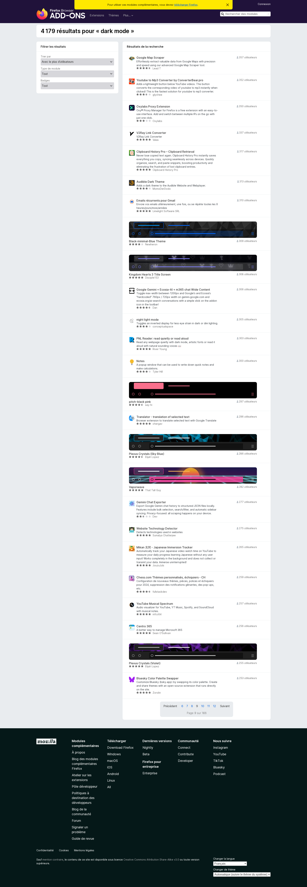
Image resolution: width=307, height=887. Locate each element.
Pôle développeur (84, 786)
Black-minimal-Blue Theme (147, 241)
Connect (184, 747)
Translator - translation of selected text (162, 417)
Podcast (219, 774)
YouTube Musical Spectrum (154, 603)
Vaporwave (136, 487)
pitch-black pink (140, 402)
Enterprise (149, 773)
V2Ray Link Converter (151, 133)
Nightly (147, 747)
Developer (185, 761)
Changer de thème (224, 869)
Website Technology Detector (156, 528)
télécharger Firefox (186, 4)
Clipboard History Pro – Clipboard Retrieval (165, 151)
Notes (140, 361)
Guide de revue (83, 838)
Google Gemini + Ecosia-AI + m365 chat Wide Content (173, 289)
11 (208, 706)
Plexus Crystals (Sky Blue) (146, 454)
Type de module (50, 68)
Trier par (46, 56)
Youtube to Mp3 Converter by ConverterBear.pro (169, 80)
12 (214, 706)
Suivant (225, 706)
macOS (112, 761)
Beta (145, 754)
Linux (111, 780)
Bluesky (219, 767)
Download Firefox (120, 747)
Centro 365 (144, 626)
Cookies (64, 850)
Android (113, 774)
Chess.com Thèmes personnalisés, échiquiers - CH (170, 577)
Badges (45, 80)
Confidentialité (45, 850)
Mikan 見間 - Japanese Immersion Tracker (164, 547)
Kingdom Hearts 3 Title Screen (150, 274)
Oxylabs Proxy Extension (153, 106)
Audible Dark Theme (150, 181)
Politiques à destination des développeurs (83, 798)
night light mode (147, 319)
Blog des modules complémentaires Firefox (85, 763)
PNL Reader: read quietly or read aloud (162, 338)
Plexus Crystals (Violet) (144, 663)
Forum (76, 820)
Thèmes (113, 15)
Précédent (170, 706)
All (109, 787)
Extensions (97, 15)
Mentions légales (84, 850)
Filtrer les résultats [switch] (53, 46)
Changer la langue (224, 858)
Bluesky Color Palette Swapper (157, 678)
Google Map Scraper (150, 57)
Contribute (186, 754)
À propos (78, 752)
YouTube (219, 754)
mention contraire (52, 859)
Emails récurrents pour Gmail (155, 200)
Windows (114, 754)
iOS (109, 767)
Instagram (220, 747)
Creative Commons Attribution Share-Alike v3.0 (151, 859)
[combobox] (245, 14)
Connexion (264, 4)
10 (202, 706)
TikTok (218, 761)
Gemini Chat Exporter (151, 502)
